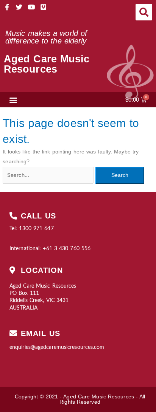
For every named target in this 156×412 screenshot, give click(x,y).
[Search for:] (49, 175)
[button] (144, 12)
